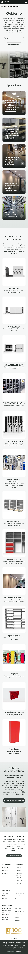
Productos (5, 867)
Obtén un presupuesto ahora (14, 800)
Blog (16, 898)
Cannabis (19, 873)
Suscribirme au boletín (14, 855)
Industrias (5, 870)
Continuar (18, 951)
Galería (4, 876)
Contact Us (18, 896)
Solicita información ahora (14, 39)
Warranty (17, 920)
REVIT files (18, 908)
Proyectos (5, 873)
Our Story (5, 893)
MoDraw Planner (19, 911)
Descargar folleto (13, 45)
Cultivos (18, 870)
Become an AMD (19, 893)
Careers (4, 898)
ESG (3, 896)
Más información (11, 951)
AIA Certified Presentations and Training (20, 915)
